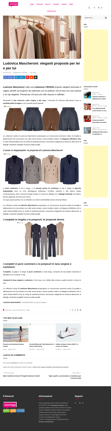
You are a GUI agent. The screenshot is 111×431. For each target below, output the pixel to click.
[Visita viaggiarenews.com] (20, 411)
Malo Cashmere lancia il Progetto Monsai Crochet (21, 376)
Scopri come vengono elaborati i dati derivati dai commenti (50, 367)
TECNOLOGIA (51, 11)
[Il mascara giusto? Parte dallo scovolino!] (87, 118)
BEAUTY (48, 4)
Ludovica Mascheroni (18, 310)
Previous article (9, 373)
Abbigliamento (17, 72)
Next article (76, 373)
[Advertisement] (96, 55)
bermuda (8, 310)
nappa (28, 310)
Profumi (40, 4)
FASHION (56, 4)
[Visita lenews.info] (13, 411)
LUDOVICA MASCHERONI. (12, 302)
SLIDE (105, 106)
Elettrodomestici (102, 129)
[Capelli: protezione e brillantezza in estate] (87, 95)
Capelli (100, 94)
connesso (14, 363)
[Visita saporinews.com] (6, 411)
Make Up (100, 117)
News (71, 4)
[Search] (89, 8)
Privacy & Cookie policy (46, 421)
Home (32, 4)
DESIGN (64, 4)
